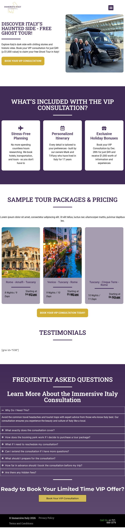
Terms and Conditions (21, 523)
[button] (110, 7)
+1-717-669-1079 (111, 521)
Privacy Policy (46, 517)
